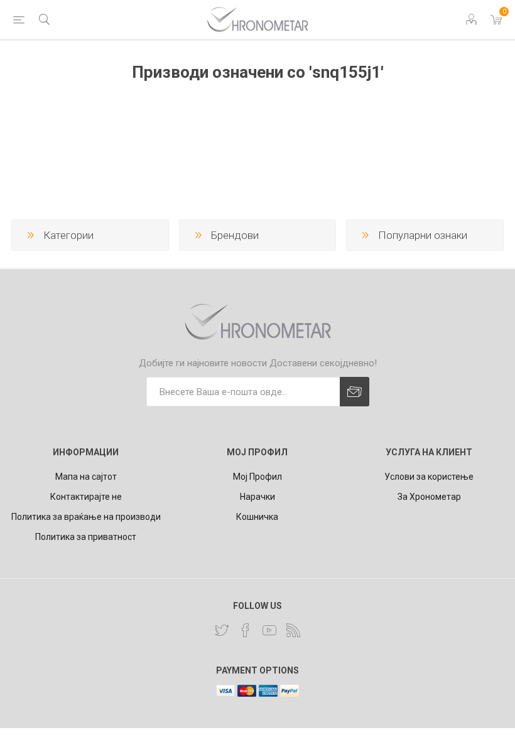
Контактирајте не (86, 497)
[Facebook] (246, 630)
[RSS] (293, 630)
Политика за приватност (85, 537)
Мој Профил (257, 477)
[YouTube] (269, 630)
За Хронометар (429, 497)
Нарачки (257, 497)
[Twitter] (222, 630)
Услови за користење (429, 477)
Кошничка (257, 517)
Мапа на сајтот (86, 477)
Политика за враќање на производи (86, 517)
